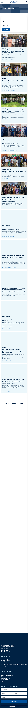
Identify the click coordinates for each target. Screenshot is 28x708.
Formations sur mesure (6, 677)
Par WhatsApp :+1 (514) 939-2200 (6, 659)
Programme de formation (7, 675)
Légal (2, 681)
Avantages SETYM (5, 678)
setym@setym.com (5, 662)
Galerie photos (4, 679)
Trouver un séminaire (6, 674)
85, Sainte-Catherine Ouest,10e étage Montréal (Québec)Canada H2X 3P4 (8, 647)
